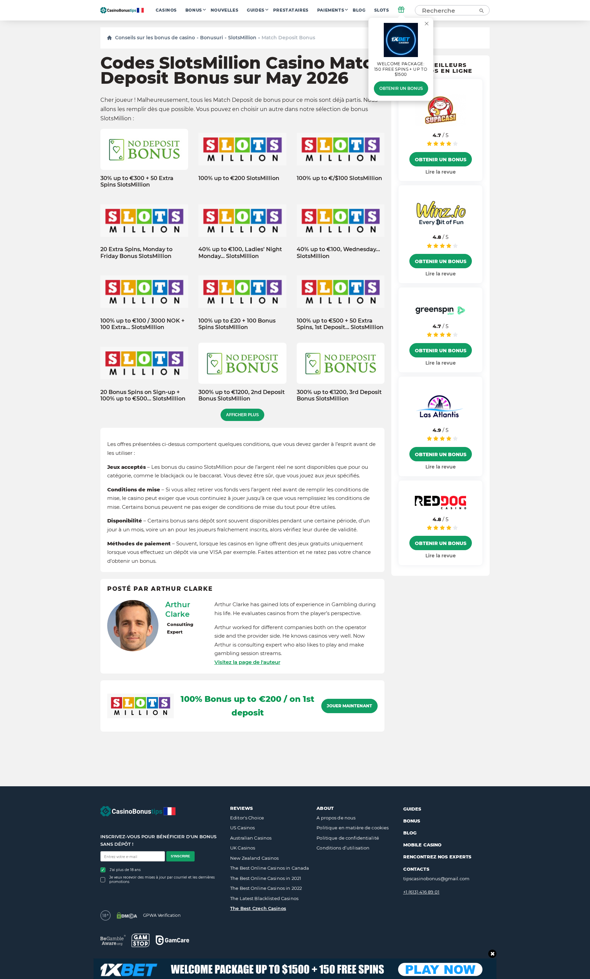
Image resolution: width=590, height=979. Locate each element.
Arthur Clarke (177, 609)
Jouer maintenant (349, 706)
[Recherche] (481, 10)
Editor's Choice (247, 817)
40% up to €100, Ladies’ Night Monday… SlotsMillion (240, 252)
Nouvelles (224, 10)
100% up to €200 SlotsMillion (238, 178)
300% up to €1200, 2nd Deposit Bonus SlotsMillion (241, 395)
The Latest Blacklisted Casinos (264, 898)
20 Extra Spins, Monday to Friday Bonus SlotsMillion (136, 252)
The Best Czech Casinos (258, 908)
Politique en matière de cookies (353, 827)
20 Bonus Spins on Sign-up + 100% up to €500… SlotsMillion (142, 395)
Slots (381, 10)
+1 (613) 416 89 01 (421, 892)
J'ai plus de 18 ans (125, 870)
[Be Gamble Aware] (113, 940)
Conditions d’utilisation (343, 848)
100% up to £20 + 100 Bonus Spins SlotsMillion (237, 323)
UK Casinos (242, 848)
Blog (359, 10)
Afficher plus (242, 414)
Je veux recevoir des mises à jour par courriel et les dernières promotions (162, 879)
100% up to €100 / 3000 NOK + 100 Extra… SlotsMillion (142, 323)
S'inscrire (180, 856)
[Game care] (172, 940)
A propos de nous (336, 817)
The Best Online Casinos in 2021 (265, 878)
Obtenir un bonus (401, 88)
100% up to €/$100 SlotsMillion (339, 178)
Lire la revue (440, 171)
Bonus (193, 10)
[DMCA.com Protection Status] (126, 915)
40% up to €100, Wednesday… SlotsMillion (338, 252)
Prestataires (291, 10)
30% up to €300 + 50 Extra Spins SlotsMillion (136, 181)
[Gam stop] (140, 940)
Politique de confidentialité (348, 838)
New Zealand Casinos (254, 858)
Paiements (330, 10)
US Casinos (242, 827)
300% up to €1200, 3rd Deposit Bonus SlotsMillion (339, 395)
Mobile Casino (422, 844)
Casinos (166, 10)
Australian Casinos (250, 838)
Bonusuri (211, 38)
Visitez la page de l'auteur (247, 662)
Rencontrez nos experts (437, 856)
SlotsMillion (242, 38)
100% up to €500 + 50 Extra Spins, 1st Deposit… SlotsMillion (340, 323)
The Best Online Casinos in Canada (269, 868)
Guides (256, 10)
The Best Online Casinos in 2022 (266, 888)
